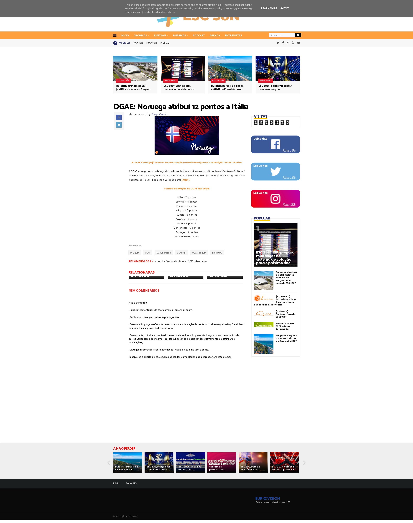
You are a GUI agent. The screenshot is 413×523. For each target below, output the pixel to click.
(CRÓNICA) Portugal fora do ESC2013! (285, 314)
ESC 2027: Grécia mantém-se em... (250, 468)
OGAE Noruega (163, 252)
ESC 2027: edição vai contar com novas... (158, 468)
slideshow (217, 252)
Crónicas (140, 35)
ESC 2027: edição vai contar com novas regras (275, 87)
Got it (284, 8)
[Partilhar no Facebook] (119, 117)
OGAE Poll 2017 (199, 252)
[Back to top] (405, 515)
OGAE (147, 252)
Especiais (160, 35)
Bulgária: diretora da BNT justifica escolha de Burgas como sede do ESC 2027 (132, 87)
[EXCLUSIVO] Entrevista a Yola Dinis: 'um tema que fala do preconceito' (275, 300)
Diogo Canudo (160, 114)
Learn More (269, 8)
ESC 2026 (151, 43)
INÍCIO (125, 35)
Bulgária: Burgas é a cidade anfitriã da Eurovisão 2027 (227, 87)
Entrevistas (233, 35)
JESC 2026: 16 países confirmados (189, 468)
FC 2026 (138, 43)
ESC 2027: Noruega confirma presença (283, 468)
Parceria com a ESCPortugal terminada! (285, 326)
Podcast (199, 35)
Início (116, 483)
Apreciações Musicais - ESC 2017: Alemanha (181, 261)
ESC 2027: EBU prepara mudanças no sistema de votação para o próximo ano (180, 87)
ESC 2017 (134, 252)
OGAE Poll (181, 252)
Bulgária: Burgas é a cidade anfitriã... (126, 468)
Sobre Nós (132, 483)
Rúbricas (179, 35)
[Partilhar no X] (119, 125)
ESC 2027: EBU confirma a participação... (217, 467)
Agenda (215, 35)
